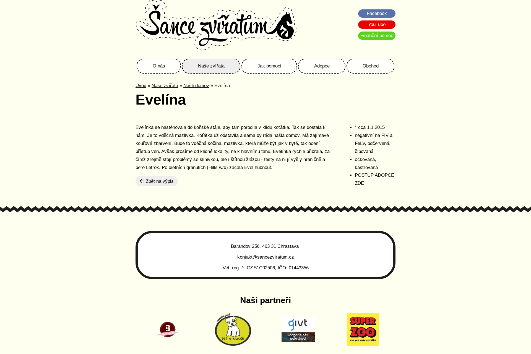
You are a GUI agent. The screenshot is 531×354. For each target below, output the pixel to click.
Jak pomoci (269, 66)
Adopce (322, 66)
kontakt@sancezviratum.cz (265, 257)
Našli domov (196, 85)
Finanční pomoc (376, 35)
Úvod (141, 85)
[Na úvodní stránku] (216, 26)
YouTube (377, 24)
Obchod (371, 66)
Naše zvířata (211, 66)
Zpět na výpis (159, 181)
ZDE (359, 183)
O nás (159, 66)
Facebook (377, 13)
